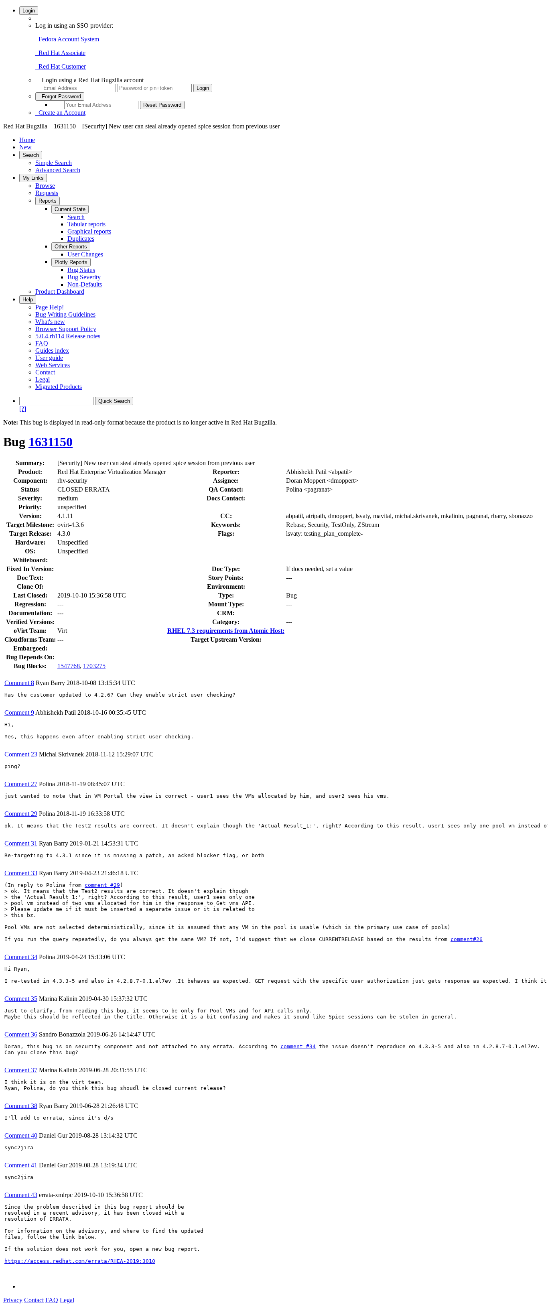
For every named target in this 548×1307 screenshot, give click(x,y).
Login (28, 11)
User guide (49, 357)
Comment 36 (20, 1034)
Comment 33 (20, 873)
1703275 (94, 666)
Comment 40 (20, 1135)
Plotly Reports (71, 262)
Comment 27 (20, 784)
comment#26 (467, 939)
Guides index (52, 350)
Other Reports (71, 247)
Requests (46, 192)
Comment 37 (20, 1070)
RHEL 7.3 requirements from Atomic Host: (225, 630)
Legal (42, 379)
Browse (45, 185)
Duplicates (80, 238)
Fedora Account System (67, 39)
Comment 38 (20, 1105)
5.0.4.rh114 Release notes (67, 336)
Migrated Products (58, 386)
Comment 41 (20, 1165)
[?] (22, 408)
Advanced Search (57, 170)
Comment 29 (20, 813)
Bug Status (81, 269)
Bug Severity (84, 277)
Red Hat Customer (60, 66)
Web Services (52, 365)
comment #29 (102, 885)
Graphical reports (89, 231)
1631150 (50, 442)
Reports (48, 201)
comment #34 (298, 1046)
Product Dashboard (59, 291)
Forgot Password (60, 97)
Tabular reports (86, 224)
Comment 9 (19, 712)
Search (30, 155)
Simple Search (53, 162)
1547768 (68, 666)
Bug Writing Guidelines (65, 314)
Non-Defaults (84, 284)
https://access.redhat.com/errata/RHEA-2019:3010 (79, 1261)
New (25, 147)
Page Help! (49, 307)
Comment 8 (19, 682)
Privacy (12, 1300)
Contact (45, 372)
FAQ (41, 343)
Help (27, 300)
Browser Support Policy (65, 328)
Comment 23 (20, 754)
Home (27, 139)
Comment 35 (20, 998)
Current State (70, 209)
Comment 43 (20, 1194)
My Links (33, 178)
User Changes (85, 254)
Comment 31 (20, 843)
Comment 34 (20, 956)
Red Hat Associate (60, 52)
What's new (50, 321)
